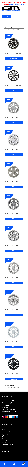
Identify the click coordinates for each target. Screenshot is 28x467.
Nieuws (4, 438)
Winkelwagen (22, 463)
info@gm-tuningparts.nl (9, 411)
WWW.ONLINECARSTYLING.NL (16, 4)
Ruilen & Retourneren (7, 440)
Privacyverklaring (6, 436)
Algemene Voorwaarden (7, 435)
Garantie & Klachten (7, 442)
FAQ (3, 433)
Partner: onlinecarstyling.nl (8, 444)
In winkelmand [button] (14, 58)
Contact (4, 429)
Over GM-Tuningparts (7, 431)
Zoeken (14, 464)
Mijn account (4, 464)
